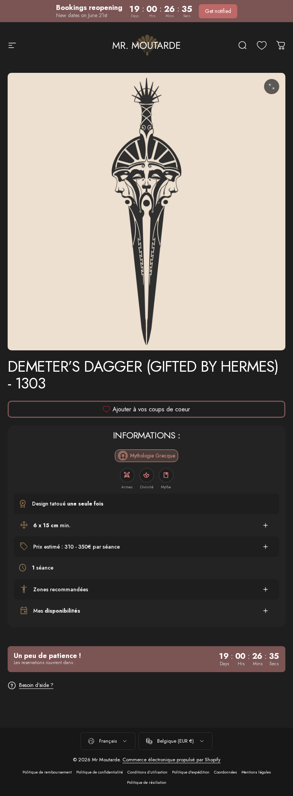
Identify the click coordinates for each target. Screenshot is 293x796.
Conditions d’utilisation (147, 772)
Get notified (218, 11)
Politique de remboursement (47, 772)
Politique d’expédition (190, 772)
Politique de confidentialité (99, 772)
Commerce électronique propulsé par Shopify (171, 759)
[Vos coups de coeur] (261, 45)
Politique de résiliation (146, 782)
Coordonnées (225, 772)
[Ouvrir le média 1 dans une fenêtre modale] (271, 86)
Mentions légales (256, 772)
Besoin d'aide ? (36, 685)
